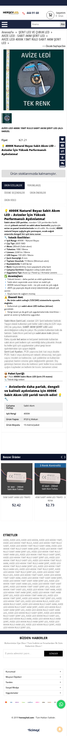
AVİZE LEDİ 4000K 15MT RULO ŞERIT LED (31, 571)
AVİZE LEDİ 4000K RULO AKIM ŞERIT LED (29, 621)
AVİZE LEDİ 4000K (29, 540)
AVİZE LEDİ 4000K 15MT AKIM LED (30, 595)
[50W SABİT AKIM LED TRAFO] (16, 486)
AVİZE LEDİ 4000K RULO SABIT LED (42, 615)
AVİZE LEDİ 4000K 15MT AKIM (41, 589)
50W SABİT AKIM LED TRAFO (16, 497)
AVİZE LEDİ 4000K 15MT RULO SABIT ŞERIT (40, 554)
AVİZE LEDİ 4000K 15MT (50, 540)
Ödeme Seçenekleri (14, 192)
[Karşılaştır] (62, 151)
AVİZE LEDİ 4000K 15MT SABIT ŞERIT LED (29, 586)
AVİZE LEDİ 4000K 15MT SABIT (28, 575)
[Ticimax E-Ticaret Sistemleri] (33, 730)
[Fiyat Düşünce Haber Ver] (62, 157)
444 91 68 (32, 13)
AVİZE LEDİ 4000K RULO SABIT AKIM (39, 604)
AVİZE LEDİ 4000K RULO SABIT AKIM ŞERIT (33, 606)
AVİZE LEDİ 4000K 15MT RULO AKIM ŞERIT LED (32, 565)
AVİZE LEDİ (15, 540)
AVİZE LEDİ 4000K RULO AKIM (17, 618)
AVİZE (6, 540)
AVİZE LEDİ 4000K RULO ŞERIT (40, 624)
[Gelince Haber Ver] (62, 163)
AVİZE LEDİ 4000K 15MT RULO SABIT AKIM (30, 545)
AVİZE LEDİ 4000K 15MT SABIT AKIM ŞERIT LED (25, 580)
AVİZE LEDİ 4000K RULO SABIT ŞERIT (25, 612)
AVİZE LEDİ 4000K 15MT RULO (17, 542)
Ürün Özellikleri (13, 185)
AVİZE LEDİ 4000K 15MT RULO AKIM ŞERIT (29, 563)
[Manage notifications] (60, 729)
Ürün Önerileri (38, 192)
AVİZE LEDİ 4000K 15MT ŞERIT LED (38, 598)
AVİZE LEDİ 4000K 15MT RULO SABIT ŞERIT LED (25, 557)
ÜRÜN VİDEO (10, 200)
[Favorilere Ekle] (62, 139)
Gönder (53, 653)
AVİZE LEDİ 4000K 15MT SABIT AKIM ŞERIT (41, 577)
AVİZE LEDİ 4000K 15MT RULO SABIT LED (31, 559)
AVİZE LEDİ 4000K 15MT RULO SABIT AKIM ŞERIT (32, 547)
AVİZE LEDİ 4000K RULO (36, 601)
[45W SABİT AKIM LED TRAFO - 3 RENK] (50, 486)
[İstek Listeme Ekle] (62, 145)
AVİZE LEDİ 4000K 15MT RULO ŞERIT (36, 569)
